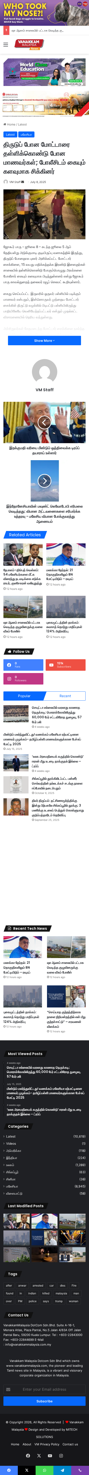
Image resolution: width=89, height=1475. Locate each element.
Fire (74, 1285)
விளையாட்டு (14, 1193)
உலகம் (10, 1165)
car (52, 1285)
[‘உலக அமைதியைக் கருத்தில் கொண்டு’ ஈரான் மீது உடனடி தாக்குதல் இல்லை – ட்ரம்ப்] (16, 762)
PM (20, 1301)
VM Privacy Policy (46, 1444)
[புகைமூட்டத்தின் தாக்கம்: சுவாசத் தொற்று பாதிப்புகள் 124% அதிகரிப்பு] (66, 607)
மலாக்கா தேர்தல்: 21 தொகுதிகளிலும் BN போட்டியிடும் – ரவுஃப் (59, 574)
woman (73, 1301)
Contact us (70, 1444)
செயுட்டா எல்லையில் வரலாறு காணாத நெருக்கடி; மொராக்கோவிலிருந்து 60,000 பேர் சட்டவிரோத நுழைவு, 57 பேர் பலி (57, 714)
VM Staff (15, 182)
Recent (65, 696)
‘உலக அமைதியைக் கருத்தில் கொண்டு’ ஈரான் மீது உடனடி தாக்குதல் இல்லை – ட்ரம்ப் (58, 761)
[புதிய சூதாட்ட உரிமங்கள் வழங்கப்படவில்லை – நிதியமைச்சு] (16, 1254)
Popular (24, 696)
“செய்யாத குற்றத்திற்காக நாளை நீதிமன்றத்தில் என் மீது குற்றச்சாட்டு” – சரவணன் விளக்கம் (66, 1019)
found (9, 1293)
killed (45, 1293)
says (46, 1301)
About (27, 1444)
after (9, 1285)
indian (32, 1293)
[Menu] (5, 46)
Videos (11, 1143)
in (21, 1293)
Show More (43, 340)
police (33, 1301)
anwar (22, 1285)
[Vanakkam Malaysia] (29, 44)
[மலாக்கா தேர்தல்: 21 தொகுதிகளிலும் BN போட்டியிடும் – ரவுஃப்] (66, 554)
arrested (38, 1285)
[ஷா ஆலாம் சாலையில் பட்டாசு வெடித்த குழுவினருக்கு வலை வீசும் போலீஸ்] (23, 607)
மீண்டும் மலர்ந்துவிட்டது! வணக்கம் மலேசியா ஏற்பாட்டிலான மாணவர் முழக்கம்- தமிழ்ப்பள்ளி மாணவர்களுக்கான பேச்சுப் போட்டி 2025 (42, 739)
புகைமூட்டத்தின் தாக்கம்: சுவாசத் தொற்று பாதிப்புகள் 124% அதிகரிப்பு (64, 626)
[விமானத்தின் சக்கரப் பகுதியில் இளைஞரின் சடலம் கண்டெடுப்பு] (72, 1254)
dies (62, 1285)
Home (11, 124)
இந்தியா (11, 1158)
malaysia (61, 1293)
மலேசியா (26, 134)
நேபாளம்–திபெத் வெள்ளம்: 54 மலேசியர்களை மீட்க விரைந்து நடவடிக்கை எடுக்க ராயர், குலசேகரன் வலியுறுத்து (22, 576)
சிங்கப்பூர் (12, 1172)
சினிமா (11, 1179)
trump (59, 1301)
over (9, 1301)
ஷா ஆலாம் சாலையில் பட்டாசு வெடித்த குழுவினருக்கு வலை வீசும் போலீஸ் (22, 626)
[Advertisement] (44, 874)
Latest (22, 124)
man (76, 1293)
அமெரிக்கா (13, 1151)
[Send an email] (22, 182)
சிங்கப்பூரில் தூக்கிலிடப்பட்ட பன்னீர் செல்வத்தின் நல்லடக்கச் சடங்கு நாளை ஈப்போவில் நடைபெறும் (57, 783)
